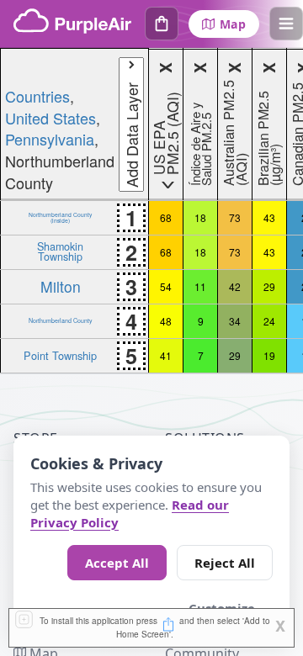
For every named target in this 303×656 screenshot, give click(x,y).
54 (166, 286)
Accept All (117, 562)
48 (166, 321)
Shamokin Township (60, 251)
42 (235, 286)
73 (235, 217)
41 (166, 355)
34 (235, 321)
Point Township (60, 355)
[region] (151, 210)
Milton (60, 286)
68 (166, 217)
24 (269, 321)
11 (200, 286)
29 (269, 286)
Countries (37, 96)
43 (269, 217)
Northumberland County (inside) (60, 217)
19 (269, 355)
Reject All (224, 562)
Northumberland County (61, 320)
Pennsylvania (49, 139)
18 (200, 217)
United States (50, 118)
